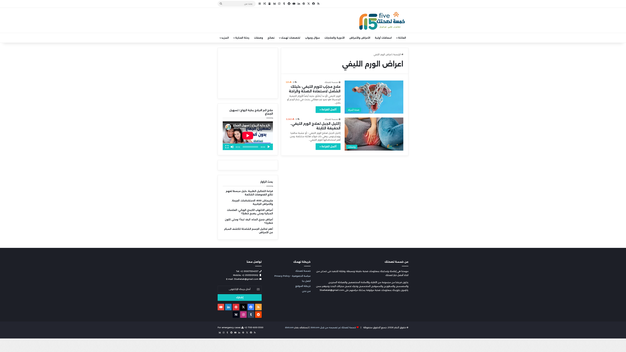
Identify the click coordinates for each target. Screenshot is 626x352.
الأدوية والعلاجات (334, 37)
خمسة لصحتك (303, 271)
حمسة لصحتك (331, 82)
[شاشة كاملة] (227, 146)
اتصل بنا (306, 281)
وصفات (258, 37)
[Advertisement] (248, 73)
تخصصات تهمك (290, 37)
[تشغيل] (268, 146)
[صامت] (232, 146)
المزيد (225, 37)
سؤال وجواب (312, 37)
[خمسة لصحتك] (382, 20)
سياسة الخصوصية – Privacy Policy (292, 276)
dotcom (289, 327)
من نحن (306, 291)
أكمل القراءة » (328, 109)
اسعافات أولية (383, 37)
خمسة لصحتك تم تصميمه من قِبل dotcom (333, 327)
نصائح (271, 37)
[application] (248, 135)
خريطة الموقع (303, 286)
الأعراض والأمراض (359, 37)
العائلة (402, 37)
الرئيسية (397, 54)
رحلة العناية (242, 37)
